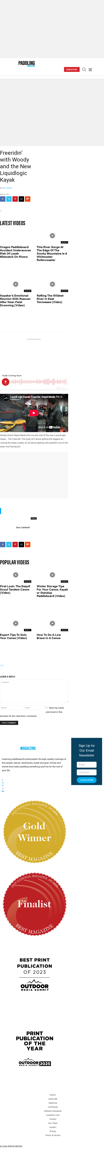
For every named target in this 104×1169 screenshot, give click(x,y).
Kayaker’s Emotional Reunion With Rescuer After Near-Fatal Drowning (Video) (15, 300)
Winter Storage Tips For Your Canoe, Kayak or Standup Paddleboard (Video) (52, 591)
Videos (34, 518)
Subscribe (71, 69)
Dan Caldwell (7, 188)
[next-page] (3, 665)
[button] (84, 70)
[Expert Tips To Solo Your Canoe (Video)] (15, 623)
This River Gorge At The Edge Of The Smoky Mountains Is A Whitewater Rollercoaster (52, 253)
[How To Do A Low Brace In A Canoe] (52, 623)
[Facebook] (2, 199)
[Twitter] (9, 199)
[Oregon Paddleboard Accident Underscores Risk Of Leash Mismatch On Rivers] (15, 235)
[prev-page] (1, 665)
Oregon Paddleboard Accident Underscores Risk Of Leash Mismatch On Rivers (15, 252)
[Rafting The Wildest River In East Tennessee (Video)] (52, 284)
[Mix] (27, 199)
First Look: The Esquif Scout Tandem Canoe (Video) (15, 589)
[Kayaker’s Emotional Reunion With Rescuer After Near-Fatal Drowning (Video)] (15, 284)
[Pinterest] (15, 199)
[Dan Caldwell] (8, 533)
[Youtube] (3, 791)
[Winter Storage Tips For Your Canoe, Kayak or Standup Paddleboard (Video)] (52, 575)
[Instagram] (3, 783)
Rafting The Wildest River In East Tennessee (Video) (50, 298)
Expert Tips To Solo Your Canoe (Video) (13, 636)
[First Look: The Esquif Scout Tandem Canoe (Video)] (15, 575)
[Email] (21, 199)
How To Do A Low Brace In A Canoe (49, 636)
